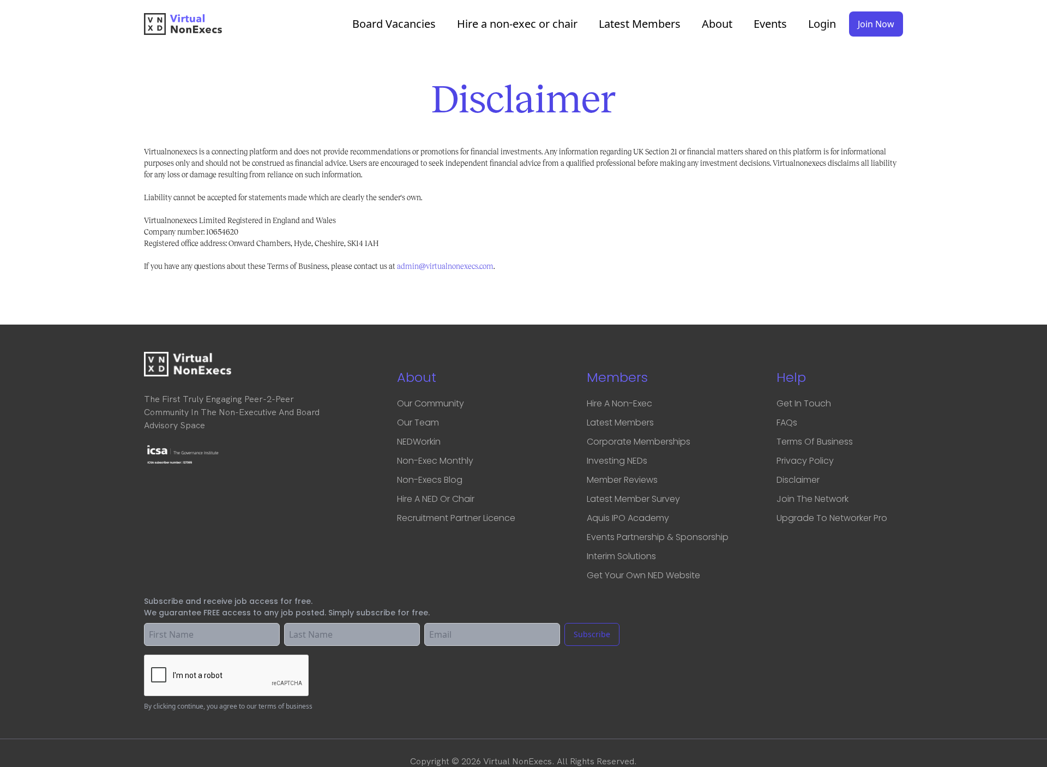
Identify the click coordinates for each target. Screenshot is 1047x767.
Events (770, 24)
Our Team (418, 422)
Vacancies (394, 24)
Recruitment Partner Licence (456, 518)
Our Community (430, 403)
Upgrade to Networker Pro (832, 518)
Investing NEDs (617, 460)
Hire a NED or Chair (435, 499)
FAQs (787, 422)
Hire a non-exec (517, 24)
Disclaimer (798, 480)
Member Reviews (622, 480)
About (717, 24)
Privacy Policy (805, 460)
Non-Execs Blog (429, 480)
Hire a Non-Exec (619, 403)
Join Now (876, 24)
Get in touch (804, 403)
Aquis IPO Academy (628, 518)
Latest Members (640, 24)
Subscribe (592, 634)
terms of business (285, 706)
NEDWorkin (419, 441)
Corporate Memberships (638, 441)
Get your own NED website (643, 575)
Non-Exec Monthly (435, 460)
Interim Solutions (621, 556)
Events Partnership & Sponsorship (658, 537)
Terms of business (815, 441)
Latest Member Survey (633, 499)
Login (822, 24)
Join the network (813, 499)
